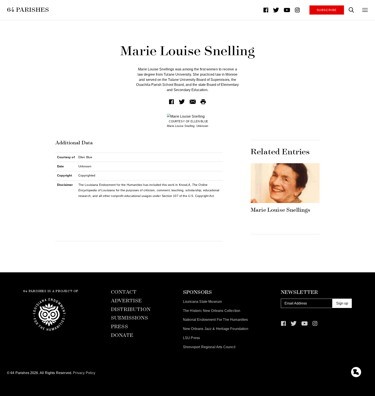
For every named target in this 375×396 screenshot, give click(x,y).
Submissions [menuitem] (129, 318)
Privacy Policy (84, 373)
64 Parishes (28, 9)
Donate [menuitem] (122, 335)
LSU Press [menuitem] (191, 338)
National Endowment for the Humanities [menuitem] (215, 319)
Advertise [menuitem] (126, 300)
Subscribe (327, 10)
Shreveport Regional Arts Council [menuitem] (209, 347)
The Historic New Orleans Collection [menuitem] (211, 311)
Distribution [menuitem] (130, 309)
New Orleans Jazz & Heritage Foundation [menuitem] (215, 329)
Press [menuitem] (119, 326)
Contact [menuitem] (124, 292)
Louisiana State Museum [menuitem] (202, 301)
